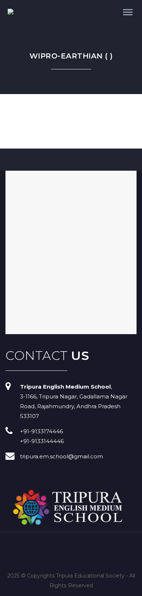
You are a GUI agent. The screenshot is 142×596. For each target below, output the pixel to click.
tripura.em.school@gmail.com (61, 456)
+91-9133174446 (41, 431)
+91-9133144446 (42, 441)
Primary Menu (127, 12)
